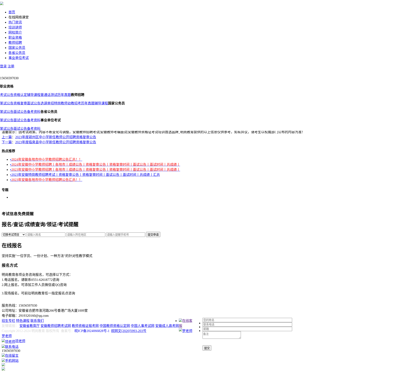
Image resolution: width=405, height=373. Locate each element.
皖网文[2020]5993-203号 (128, 331)
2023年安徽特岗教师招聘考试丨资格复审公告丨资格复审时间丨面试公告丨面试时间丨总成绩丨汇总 (85, 174)
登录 (3, 66)
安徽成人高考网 (167, 326)
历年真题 (64, 95)
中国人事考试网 (142, 326)
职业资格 (15, 37)
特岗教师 (61, 103)
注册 (11, 66)
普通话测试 (48, 95)
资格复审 (20, 103)
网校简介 (15, 32)
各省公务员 (16, 53)
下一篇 (7, 142)
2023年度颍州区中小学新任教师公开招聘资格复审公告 (55, 137)
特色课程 (23, 320)
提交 (207, 348)
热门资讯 (15, 22)
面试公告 (33, 103)
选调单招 (47, 103)
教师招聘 (15, 42)
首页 (11, 12)
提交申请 (153, 234)
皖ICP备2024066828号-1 (91, 331)
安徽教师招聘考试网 (55, 326)
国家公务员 (16, 47)
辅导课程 (33, 95)
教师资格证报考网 (85, 326)
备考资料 (33, 111)
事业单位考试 (18, 58)
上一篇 (7, 137)
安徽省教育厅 (29, 326)
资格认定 (20, 95)
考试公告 (7, 95)
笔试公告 (7, 103)
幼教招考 (74, 103)
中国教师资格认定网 (115, 326)
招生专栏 (8, 320)
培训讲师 (15, 27)
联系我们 (37, 320)
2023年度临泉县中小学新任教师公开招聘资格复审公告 (55, 142)
